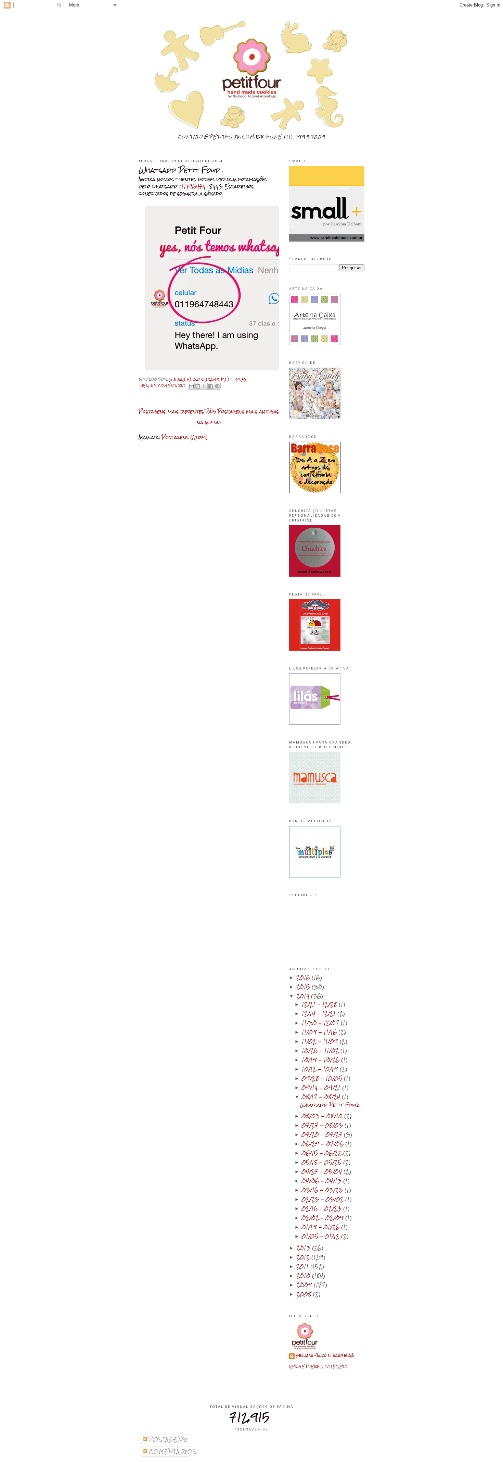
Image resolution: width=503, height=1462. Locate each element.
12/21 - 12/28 (320, 1004)
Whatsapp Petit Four (180, 170)
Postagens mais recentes (171, 411)
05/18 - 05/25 (322, 1162)
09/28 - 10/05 (323, 1078)
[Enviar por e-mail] (191, 386)
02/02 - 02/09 (323, 1217)
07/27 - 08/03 (323, 1125)
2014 (303, 996)
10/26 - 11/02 (321, 1050)
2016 (304, 977)
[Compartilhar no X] (204, 386)
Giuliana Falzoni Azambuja (325, 1356)
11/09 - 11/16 (320, 1032)
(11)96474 (192, 186)
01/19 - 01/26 (321, 1226)
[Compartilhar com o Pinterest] (217, 386)
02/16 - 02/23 (322, 1208)
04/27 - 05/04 (323, 1171)
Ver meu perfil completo (318, 1366)
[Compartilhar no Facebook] (210, 386)
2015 (304, 986)
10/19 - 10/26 (321, 1059)
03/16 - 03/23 (323, 1189)
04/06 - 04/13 (322, 1180)
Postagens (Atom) (185, 437)
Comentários (172, 1451)
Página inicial (209, 416)
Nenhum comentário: (164, 385)
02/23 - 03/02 (323, 1199)
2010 (304, 1275)
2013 (304, 1247)
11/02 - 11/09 (321, 1041)
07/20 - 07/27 (323, 1134)
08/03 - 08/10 (323, 1115)
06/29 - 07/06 (323, 1143)
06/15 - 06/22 (322, 1152)
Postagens (167, 1439)
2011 (303, 1266)
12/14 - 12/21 (319, 1013)
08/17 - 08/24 (322, 1096)
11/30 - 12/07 (321, 1022)
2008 (304, 1294)
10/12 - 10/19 (321, 1069)
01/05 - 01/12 (321, 1236)
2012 (303, 1257)
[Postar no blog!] (197, 386)
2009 (305, 1284)
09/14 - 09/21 (322, 1087)
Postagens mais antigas (248, 411)
